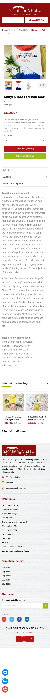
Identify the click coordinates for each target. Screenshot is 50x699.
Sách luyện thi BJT (9, 530)
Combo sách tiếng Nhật (11, 509)
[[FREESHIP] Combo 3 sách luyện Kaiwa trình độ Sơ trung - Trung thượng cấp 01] (13, 403)
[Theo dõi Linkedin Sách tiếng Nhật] (27, 619)
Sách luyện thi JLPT (10, 505)
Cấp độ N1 (6, 567)
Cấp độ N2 (6, 572)
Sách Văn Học (7, 534)
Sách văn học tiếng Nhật (12, 547)
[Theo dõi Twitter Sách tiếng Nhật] (11, 619)
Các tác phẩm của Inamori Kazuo (15, 551)
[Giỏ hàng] (30, 20)
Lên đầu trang (24, 639)
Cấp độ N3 (6, 576)
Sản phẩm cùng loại (15, 383)
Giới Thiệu (6, 538)
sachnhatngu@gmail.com (16, 488)
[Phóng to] (43, 75)
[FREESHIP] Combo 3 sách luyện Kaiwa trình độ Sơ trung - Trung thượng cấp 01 (13, 418)
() (38, 20)
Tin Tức (5, 543)
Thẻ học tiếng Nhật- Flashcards (15, 522)
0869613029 (11, 483)
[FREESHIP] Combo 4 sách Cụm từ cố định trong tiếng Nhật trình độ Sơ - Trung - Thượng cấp (37, 418)
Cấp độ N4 (6, 580)
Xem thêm (47, 383)
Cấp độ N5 (6, 584)
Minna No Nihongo (9, 514)
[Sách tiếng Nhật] (19, 450)
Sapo (31, 632)
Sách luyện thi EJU (9, 526)
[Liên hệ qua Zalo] (5, 681)
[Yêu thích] (44, 47)
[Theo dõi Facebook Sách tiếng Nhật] (19, 619)
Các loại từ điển (8, 518)
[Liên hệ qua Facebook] (5, 672)
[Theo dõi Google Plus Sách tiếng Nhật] (4, 619)
